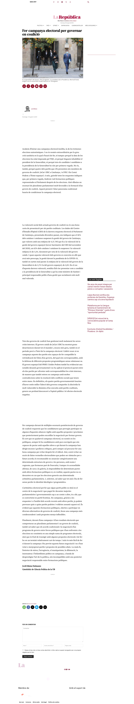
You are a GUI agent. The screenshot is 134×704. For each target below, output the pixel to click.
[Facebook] (53, 2)
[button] (88, 2)
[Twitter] (66, 2)
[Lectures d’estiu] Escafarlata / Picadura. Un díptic (100, 330)
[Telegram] (62, 2)
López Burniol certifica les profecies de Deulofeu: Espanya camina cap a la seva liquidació (101, 297)
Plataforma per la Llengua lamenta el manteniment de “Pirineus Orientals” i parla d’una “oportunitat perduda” (101, 309)
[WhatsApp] (70, 2)
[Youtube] (69, 669)
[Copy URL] (41, 86)
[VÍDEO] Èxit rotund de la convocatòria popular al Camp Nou (100, 320)
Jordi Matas (34, 109)
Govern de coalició (32, 603)
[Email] (45, 86)
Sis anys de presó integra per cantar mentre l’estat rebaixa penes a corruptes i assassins (100, 286)
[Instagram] (58, 2)
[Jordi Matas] (26, 109)
